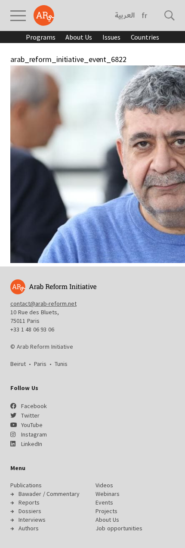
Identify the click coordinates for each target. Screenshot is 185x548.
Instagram (34, 434)
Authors (28, 528)
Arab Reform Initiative (44, 15)
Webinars (108, 494)
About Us (78, 37)
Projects (106, 511)
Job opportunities (119, 528)
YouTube (32, 425)
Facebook (34, 406)
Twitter (30, 415)
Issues (111, 37)
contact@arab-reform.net (43, 303)
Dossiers (29, 511)
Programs (40, 37)
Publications (26, 485)
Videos (104, 485)
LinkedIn (31, 444)
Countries (145, 37)
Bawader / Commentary (49, 494)
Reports (29, 502)
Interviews (32, 519)
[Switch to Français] (144, 15)
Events (104, 502)
